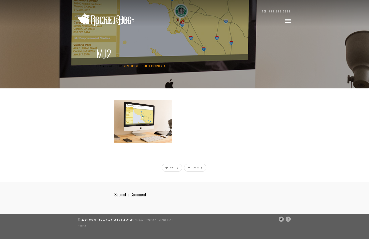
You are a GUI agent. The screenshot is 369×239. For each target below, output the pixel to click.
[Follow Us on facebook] (288, 219)
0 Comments (157, 66)
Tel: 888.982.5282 (276, 11)
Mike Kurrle (132, 66)
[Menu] (288, 21)
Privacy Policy (144, 219)
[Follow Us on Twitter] (281, 219)
